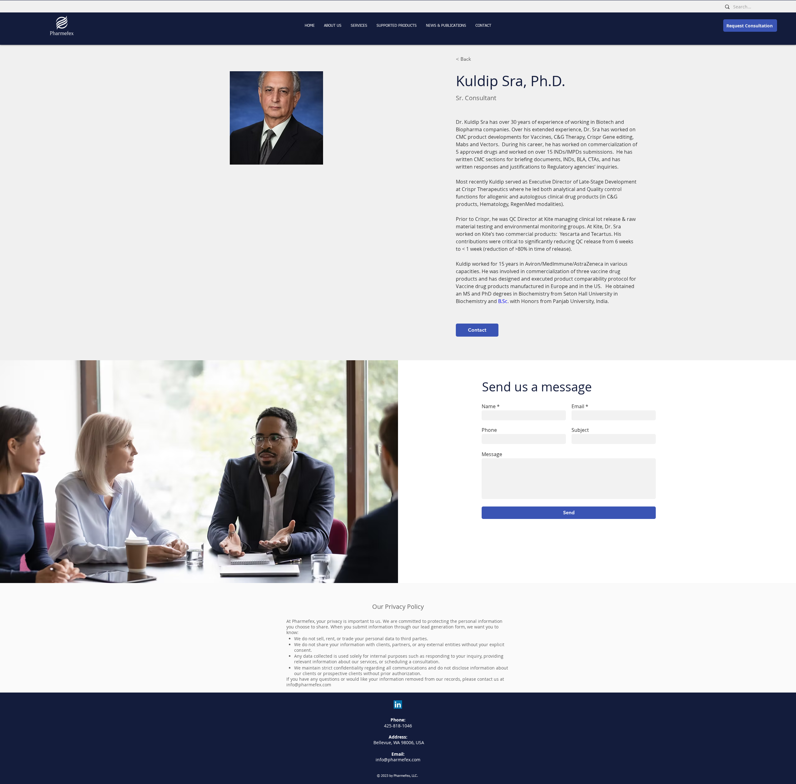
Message (492, 454)
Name (489, 406)
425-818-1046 (398, 726)
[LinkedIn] (398, 704)
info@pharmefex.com (308, 685)
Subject (580, 429)
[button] (446, 26)
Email (578, 406)
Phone (489, 429)
